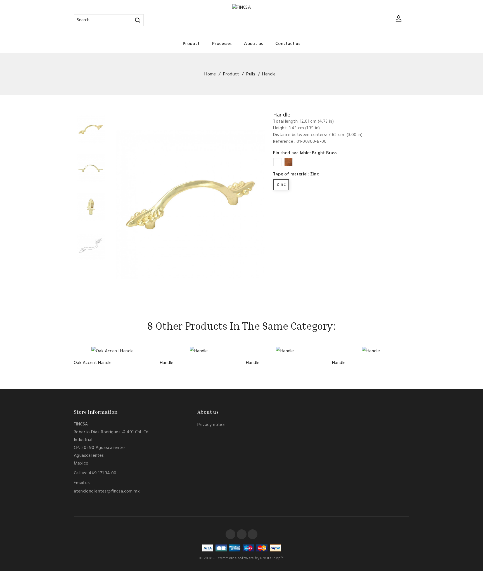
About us (253, 43)
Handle (166, 363)
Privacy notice (211, 425)
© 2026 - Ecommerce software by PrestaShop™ (241, 558)
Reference (283, 141)
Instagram (252, 534)
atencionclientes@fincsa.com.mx (107, 491)
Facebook (230, 534)
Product (191, 43)
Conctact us (287, 43)
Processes (222, 43)
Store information (96, 412)
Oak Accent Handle (93, 363)
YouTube (242, 534)
